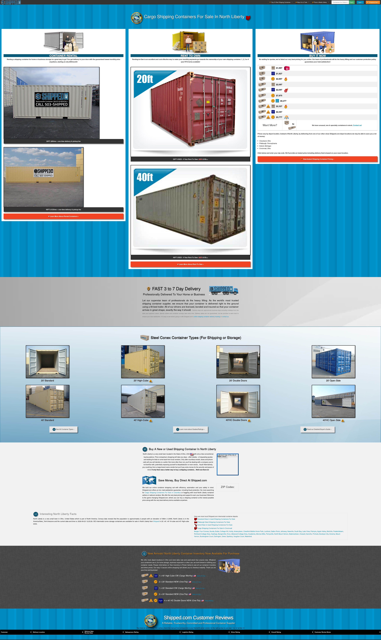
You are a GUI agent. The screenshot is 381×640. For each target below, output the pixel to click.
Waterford (248, 536)
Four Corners (204, 531)
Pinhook (315, 534)
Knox (228, 534)
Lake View (306, 531)
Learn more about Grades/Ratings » (192, 429)
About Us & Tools (302, 2)
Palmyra (313, 531)
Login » (360, 2)
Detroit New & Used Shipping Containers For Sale (214, 525)
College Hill (224, 531)
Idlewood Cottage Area (239, 534)
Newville (290, 531)
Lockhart (267, 531)
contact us (225, 317)
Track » (351, 2)
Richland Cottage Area (202, 534)
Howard (302, 534)
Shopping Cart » (373, 2)
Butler (217, 531)
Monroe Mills (260, 534)
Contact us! (357, 125)
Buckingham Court (206, 536)
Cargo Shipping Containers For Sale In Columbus (163, 492)
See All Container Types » (65, 429)
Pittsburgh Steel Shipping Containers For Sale (213, 522)
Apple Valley (321, 531)
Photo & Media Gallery (320, 2)
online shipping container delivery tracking (207, 317)
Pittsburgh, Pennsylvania (268, 143)
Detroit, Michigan (265, 146)
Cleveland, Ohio (265, 141)
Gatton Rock (275, 531)
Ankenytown (238, 531)
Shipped (156, 521)
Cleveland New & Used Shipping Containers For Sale (216, 519)
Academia (251, 534)
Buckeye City (324, 534)
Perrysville (269, 534)
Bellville (329, 531)
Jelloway (283, 531)
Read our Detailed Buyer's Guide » (319, 429)
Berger (196, 531)
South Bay (298, 531)
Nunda (212, 531)
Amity (231, 531)
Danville (309, 534)
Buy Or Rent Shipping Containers (281, 2)
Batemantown (294, 534)
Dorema (332, 534)
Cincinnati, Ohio (265, 148)
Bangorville (222, 534)
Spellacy (230, 536)
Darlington (217, 536)
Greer (224, 536)
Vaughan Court (238, 536)
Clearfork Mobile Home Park (253, 531)
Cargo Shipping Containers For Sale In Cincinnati (214, 528)
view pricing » (201, 576)
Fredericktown (338, 531)
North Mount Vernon (281, 534)
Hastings (214, 534)
